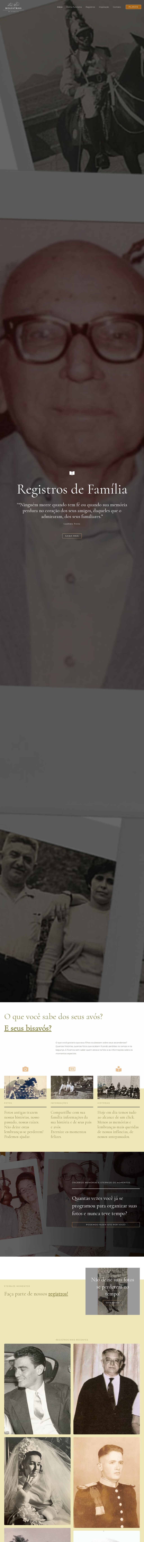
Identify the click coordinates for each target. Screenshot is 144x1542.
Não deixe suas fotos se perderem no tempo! (112, 1286)
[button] (133, 7)
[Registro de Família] (13, 6)
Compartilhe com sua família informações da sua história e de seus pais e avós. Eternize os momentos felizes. (71, 1124)
